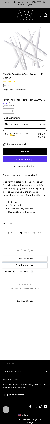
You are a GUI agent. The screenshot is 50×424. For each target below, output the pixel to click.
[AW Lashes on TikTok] (40, 406)
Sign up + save (10, 380)
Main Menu (8, 364)
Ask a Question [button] (26, 265)
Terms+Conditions (13, 371)
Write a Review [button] (26, 258)
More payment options (25, 166)
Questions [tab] (25, 271)
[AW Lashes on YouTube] (45, 406)
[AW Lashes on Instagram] (35, 406)
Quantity (8, 106)
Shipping (6, 90)
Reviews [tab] (7, 271)
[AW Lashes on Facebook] (30, 406)
